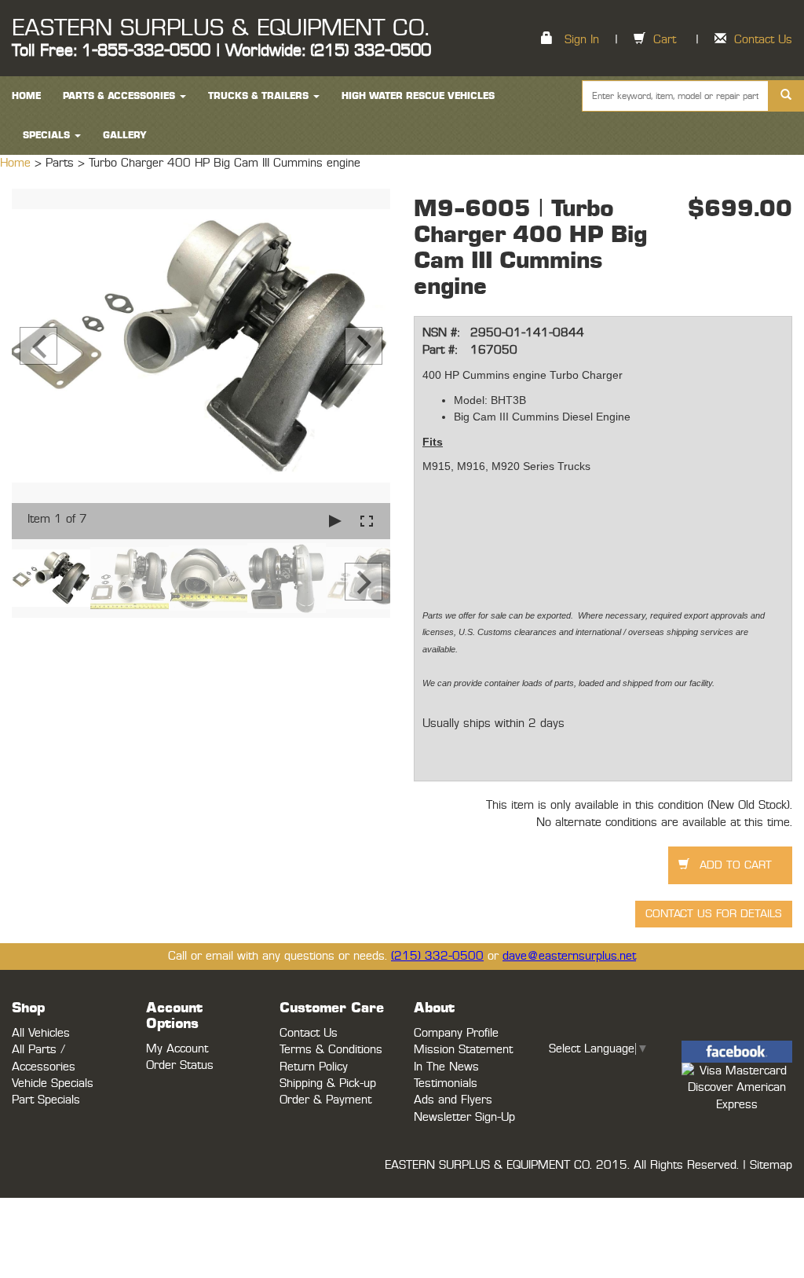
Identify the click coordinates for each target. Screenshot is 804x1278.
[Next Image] (363, 346)
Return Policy (314, 1067)
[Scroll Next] (363, 581)
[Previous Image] (38, 346)
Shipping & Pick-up (328, 1083)
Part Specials (46, 1100)
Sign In (582, 40)
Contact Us (763, 40)
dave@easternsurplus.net (569, 956)
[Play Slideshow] (335, 521)
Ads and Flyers (453, 1100)
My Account (177, 1049)
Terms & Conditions (331, 1050)
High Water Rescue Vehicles (418, 96)
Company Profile (456, 1033)
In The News (446, 1067)
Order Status (180, 1065)
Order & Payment (325, 1100)
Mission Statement (463, 1050)
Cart (664, 40)
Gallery (125, 135)
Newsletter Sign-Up (464, 1117)
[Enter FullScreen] (367, 521)
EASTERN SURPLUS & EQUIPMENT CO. (220, 28)
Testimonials (445, 1083)
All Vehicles (41, 1033)
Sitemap (771, 1165)
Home (17, 163)
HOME (26, 96)
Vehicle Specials (52, 1083)
